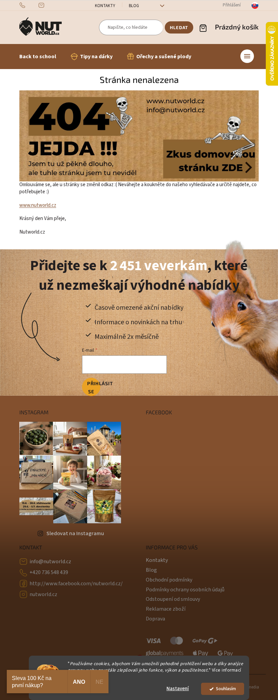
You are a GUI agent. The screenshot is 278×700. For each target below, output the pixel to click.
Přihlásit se (93, 387)
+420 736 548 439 (48, 572)
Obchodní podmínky (169, 580)
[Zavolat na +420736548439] (29, 5)
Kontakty (105, 6)
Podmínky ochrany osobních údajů (185, 589)
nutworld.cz (43, 594)
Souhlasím (226, 688)
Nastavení (177, 688)
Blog (134, 6)
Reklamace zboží (165, 609)
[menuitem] (38, 56)
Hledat (179, 27)
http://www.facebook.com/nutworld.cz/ (76, 583)
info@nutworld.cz (50, 561)
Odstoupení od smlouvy (173, 599)
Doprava (155, 618)
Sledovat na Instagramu (75, 533)
